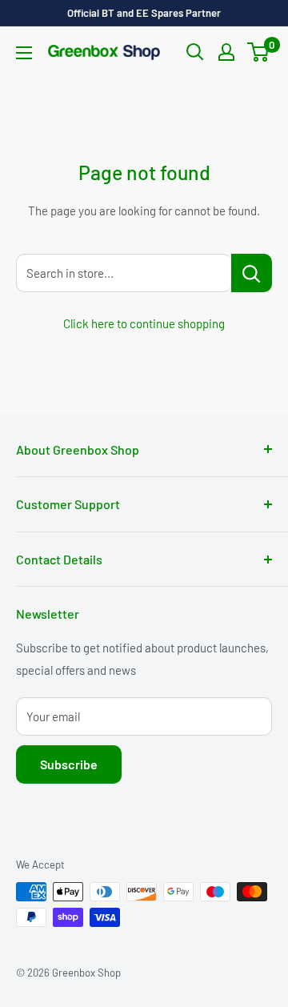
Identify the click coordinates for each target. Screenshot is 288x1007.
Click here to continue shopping (144, 323)
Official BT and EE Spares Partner (144, 12)
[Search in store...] (251, 273)
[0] (259, 52)
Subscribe (69, 764)
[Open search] (195, 52)
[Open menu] (24, 52)
